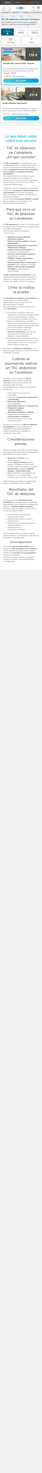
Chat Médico (26, 12)
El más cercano (34, 32)
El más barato (21, 32)
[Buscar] (33, 8)
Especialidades (5, 12)
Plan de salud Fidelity (36, 12)
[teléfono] (9, 8)
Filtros (31, 42)
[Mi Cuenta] (3, 8)
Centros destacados (7, 30)
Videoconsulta (15, 12)
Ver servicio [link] (21, 81)
